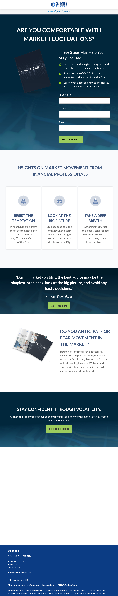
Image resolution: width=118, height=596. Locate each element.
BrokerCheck (71, 585)
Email (62, 122)
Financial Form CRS (20, 580)
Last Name (65, 108)
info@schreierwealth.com (19, 572)
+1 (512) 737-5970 (23, 556)
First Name (65, 94)
